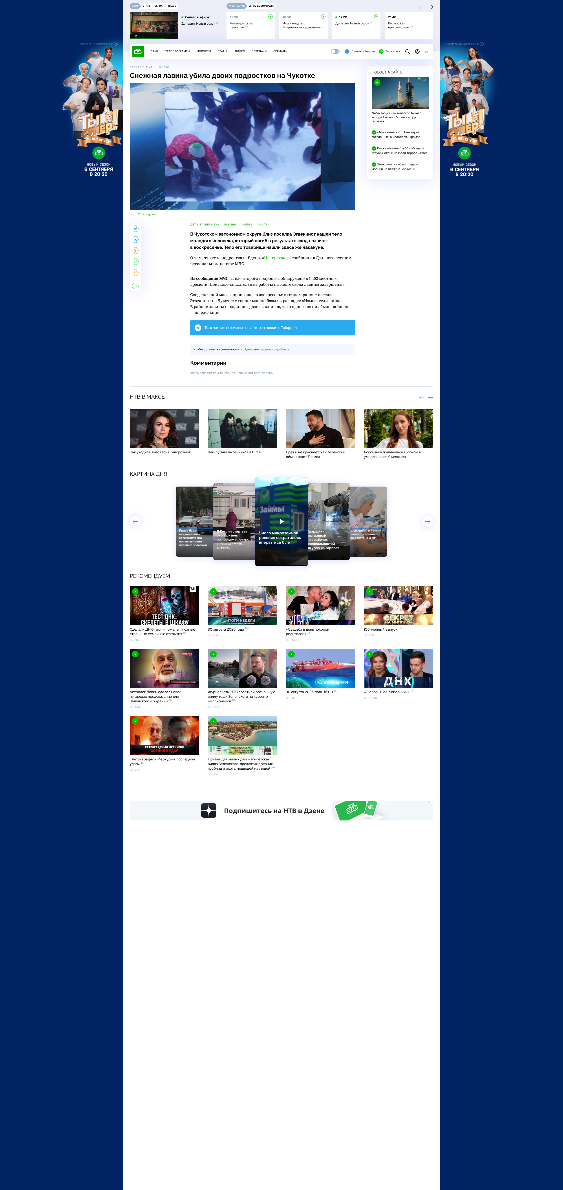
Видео (240, 51)
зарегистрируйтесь (274, 349)
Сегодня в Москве (363, 51)
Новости (204, 51)
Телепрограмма (177, 51)
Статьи (223, 51)
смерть (246, 224)
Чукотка (263, 224)
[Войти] (417, 51)
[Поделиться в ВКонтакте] (135, 239)
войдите (247, 349)
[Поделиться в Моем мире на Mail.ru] (135, 272)
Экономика (393, 51)
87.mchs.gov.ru (146, 214)
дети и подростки (204, 224)
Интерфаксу (276, 258)
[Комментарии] (135, 286)
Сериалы (280, 51)
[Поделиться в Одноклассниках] (135, 250)
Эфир (154, 51)
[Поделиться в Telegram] (135, 228)
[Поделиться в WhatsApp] (135, 261)
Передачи (259, 51)
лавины (230, 224)
